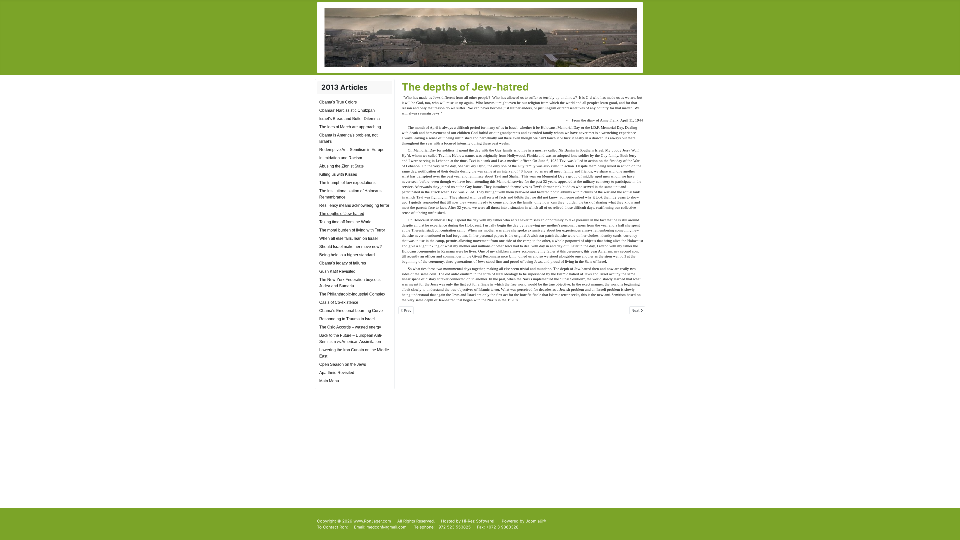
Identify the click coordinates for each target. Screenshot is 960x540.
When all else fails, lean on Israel (348, 238)
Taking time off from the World (345, 222)
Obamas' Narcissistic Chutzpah (347, 110)
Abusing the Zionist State (341, 166)
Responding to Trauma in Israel (347, 319)
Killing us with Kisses (338, 174)
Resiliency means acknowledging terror (354, 205)
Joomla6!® (536, 521)
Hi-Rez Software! (478, 521)
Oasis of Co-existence (338, 302)
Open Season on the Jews (342, 364)
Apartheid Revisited (336, 372)
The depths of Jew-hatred (341, 214)
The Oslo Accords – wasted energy (350, 327)
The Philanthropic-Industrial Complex (352, 294)
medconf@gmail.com (386, 527)
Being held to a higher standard (347, 255)
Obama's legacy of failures (342, 263)
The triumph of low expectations (347, 182)
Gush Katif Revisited (337, 271)
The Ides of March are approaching (350, 127)
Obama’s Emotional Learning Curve (351, 310)
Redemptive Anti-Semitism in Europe (351, 150)
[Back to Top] (951, 531)
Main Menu (329, 381)
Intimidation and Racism (340, 158)
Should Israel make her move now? (350, 246)
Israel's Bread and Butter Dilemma (349, 118)
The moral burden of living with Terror (352, 230)
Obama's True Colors (338, 102)
